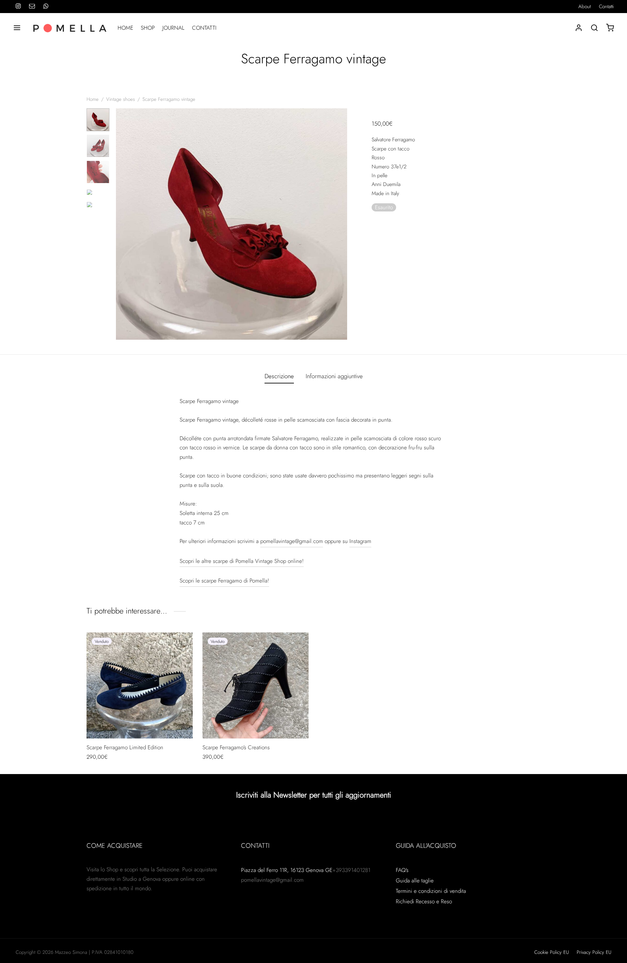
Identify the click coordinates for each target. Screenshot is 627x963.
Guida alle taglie (415, 880)
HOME (125, 28)
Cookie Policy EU (551, 952)
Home (93, 99)
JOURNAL (173, 28)
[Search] (594, 28)
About (584, 6)
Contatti (606, 6)
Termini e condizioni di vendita (431, 891)
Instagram (360, 541)
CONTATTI (204, 28)
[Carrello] (610, 28)
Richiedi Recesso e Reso (424, 901)
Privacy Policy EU (594, 952)
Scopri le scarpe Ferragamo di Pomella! (224, 580)
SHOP (148, 28)
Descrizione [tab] (279, 376)
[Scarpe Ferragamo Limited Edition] (140, 685)
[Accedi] (579, 28)
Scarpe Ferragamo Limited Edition (125, 747)
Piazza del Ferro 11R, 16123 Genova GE (286, 870)
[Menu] (17, 28)
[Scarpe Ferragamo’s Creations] (255, 685)
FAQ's (402, 870)
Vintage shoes (120, 99)
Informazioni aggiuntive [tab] (334, 376)
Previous (122, 224)
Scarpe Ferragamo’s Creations (236, 747)
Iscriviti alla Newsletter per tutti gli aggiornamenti (313, 794)
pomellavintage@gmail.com (291, 541)
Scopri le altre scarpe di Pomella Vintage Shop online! (242, 561)
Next (340, 224)
